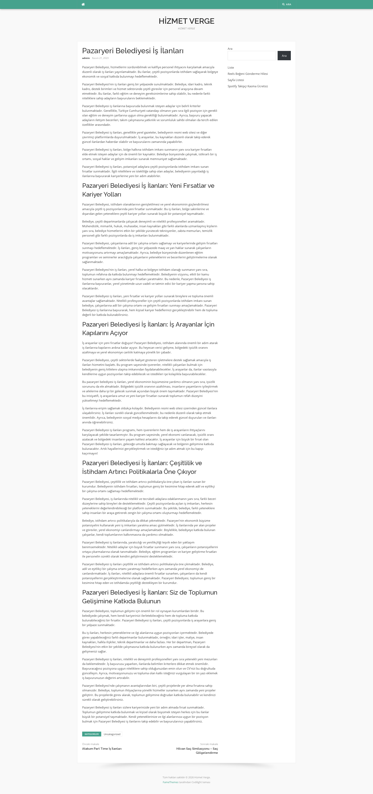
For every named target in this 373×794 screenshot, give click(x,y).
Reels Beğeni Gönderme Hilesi (248, 74)
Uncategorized (112, 734)
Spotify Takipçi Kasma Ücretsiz (248, 86)
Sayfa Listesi (236, 80)
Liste (231, 67)
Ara (230, 49)
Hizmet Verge (186, 20)
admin (86, 58)
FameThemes (170, 782)
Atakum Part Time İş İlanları (102, 748)
